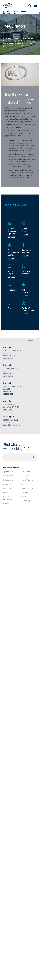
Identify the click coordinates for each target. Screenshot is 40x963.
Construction (8, 476)
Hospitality (26, 472)
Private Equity (27, 492)
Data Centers (8, 480)
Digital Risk (7, 484)
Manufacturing (27, 480)
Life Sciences (26, 476)
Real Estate (26, 497)
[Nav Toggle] (35, 5)
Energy (5, 492)
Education (7, 488)
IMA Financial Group (7, 5)
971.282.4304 (8, 394)
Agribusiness (8, 472)
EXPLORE (11, 258)
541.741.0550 (8, 409)
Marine (24, 484)
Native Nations (27, 488)
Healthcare (7, 503)
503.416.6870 (8, 376)
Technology (26, 501)
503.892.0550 (8, 358)
